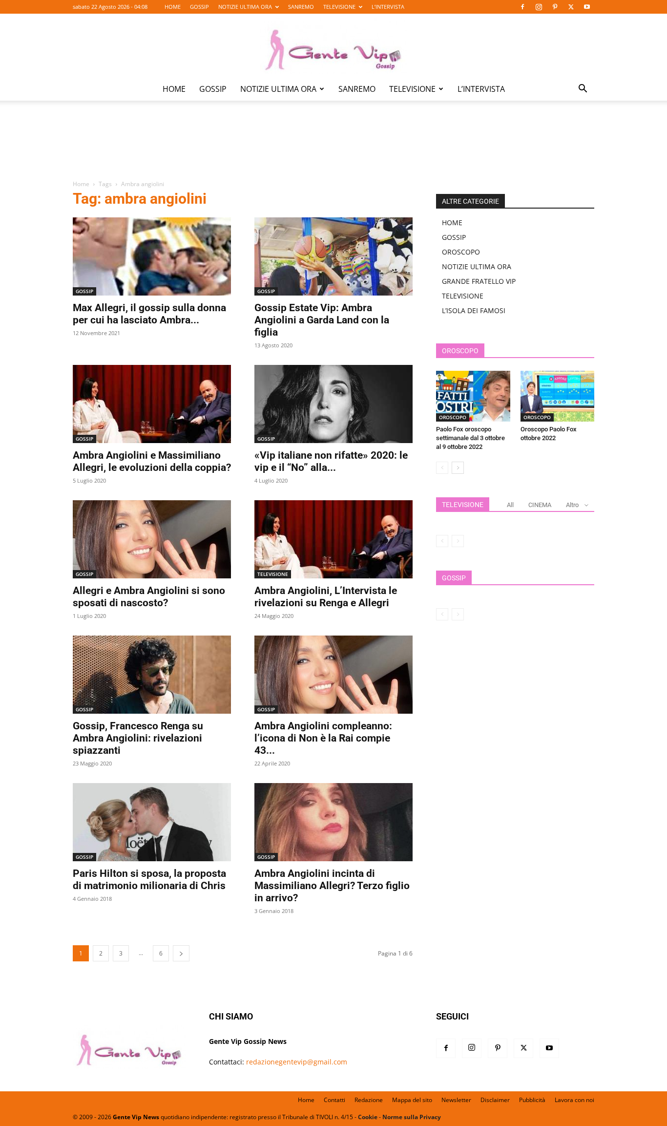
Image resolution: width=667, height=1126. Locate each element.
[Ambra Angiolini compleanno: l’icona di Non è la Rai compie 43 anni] (333, 675)
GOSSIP (199, 6)
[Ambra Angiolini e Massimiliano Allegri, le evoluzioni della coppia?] (152, 404)
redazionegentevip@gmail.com (296, 1061)
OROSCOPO (461, 251)
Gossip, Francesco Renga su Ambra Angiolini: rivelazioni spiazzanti (138, 738)
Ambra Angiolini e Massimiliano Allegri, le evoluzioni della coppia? (152, 461)
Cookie (367, 1117)
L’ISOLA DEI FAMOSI (473, 310)
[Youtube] (587, 7)
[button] (582, 89)
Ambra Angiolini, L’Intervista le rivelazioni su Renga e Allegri (325, 597)
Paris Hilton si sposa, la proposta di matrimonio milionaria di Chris (149, 880)
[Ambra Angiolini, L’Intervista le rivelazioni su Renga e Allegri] (333, 539)
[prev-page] (442, 468)
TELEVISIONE (339, 6)
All (510, 505)
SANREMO (301, 6)
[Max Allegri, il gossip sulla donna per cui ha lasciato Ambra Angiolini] (152, 256)
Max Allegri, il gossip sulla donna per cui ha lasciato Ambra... (149, 314)
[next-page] (181, 953)
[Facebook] (522, 7)
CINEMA (539, 505)
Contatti (334, 1100)
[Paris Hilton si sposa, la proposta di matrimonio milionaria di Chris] (152, 822)
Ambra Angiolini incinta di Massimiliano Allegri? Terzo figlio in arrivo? (332, 886)
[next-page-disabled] (458, 541)
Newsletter (456, 1100)
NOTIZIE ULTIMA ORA (245, 6)
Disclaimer (495, 1100)
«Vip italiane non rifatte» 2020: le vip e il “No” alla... (331, 461)
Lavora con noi (574, 1100)
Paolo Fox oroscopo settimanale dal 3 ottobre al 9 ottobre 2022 (470, 437)
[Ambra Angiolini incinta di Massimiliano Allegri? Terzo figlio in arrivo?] (333, 822)
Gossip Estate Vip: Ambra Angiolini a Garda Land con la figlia (321, 320)
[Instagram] (538, 7)
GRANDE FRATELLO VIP (479, 281)
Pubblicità (532, 1100)
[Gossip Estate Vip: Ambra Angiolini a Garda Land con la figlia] (333, 256)
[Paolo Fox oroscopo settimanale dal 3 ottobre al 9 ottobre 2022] (473, 396)
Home (81, 184)
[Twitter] (570, 7)
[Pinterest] (554, 7)
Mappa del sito (412, 1100)
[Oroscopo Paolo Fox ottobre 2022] (558, 396)
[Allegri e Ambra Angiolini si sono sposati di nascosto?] (152, 539)
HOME (173, 6)
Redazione (368, 1100)
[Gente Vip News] (333, 46)
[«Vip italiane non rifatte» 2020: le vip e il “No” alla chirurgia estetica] (333, 404)
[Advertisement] (333, 147)
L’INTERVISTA (388, 6)
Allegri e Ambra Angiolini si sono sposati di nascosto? (149, 597)
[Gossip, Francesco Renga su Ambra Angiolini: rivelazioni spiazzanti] (152, 675)
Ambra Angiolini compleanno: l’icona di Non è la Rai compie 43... (323, 738)
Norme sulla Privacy (411, 1117)
